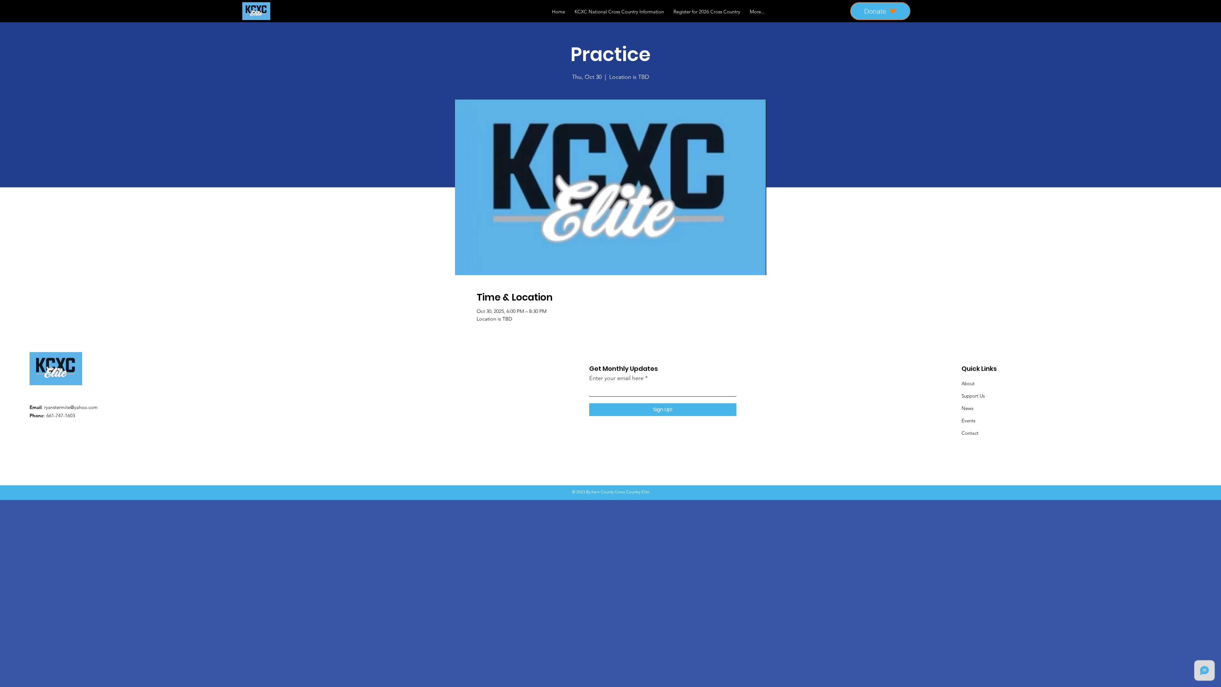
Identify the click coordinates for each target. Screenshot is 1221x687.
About (968, 383)
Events (968, 421)
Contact (970, 433)
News (967, 408)
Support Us (973, 396)
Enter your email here (616, 378)
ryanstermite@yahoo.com (71, 407)
